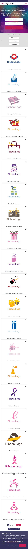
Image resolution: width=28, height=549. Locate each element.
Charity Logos (14, 41)
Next (18, 525)
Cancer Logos (14, 44)
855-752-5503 (8, 1)
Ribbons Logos (14, 37)
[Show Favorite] (13, 1)
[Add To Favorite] (25, 49)
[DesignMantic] (7, 3)
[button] (26, 40)
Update (14, 27)
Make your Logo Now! (14, 528)
